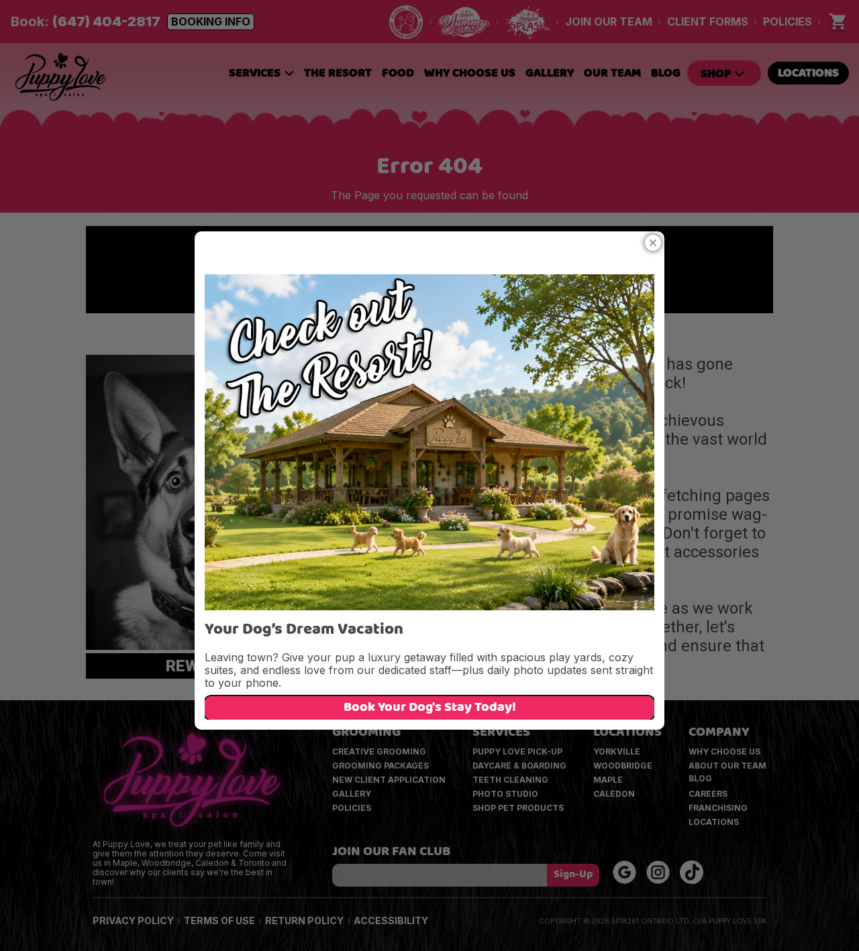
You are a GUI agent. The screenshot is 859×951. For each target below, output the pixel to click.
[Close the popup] (653, 243)
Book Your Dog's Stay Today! (430, 708)
